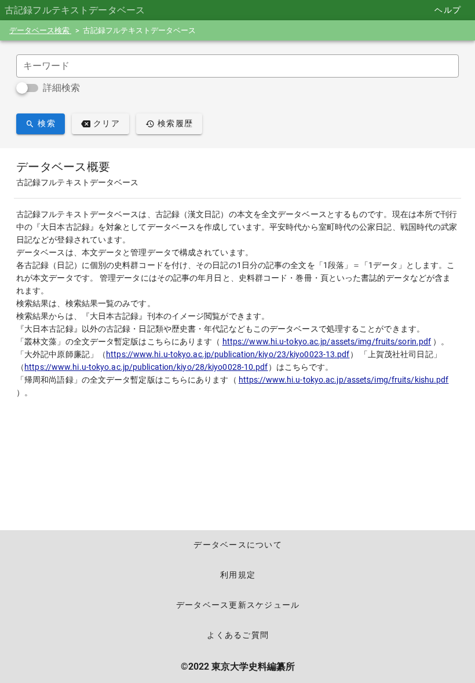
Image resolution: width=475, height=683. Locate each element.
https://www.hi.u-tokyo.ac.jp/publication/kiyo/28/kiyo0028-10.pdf (146, 367)
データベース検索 (40, 30)
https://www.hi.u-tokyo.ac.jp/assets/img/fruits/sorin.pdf (327, 341)
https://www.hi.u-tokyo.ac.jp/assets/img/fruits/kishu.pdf (344, 379)
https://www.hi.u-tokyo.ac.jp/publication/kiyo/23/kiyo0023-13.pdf (227, 354)
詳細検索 (61, 87)
